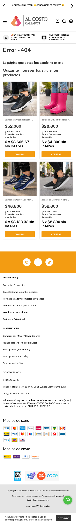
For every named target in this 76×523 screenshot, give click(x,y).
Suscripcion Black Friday (15, 356)
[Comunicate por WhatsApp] (67, 500)
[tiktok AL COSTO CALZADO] (49, 262)
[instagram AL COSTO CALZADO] (27, 262)
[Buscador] (64, 21)
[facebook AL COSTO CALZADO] (38, 262)
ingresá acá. (59, 496)
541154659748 (11, 379)
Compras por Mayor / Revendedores (21, 335)
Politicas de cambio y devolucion (19, 305)
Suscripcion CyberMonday (16, 349)
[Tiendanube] (38, 506)
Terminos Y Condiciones (15, 312)
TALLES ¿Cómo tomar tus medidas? (20, 291)
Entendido (63, 518)
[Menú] (5, 21)
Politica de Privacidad (14, 319)
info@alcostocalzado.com (16, 393)
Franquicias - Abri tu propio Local (20, 342)
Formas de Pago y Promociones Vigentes (23, 298)
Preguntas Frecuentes (14, 285)
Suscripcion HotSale (13, 363)
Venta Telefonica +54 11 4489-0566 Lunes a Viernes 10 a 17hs (34, 386)
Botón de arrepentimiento (38, 500)
